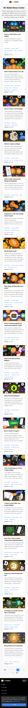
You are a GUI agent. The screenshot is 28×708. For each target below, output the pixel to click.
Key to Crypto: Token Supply (13, 109)
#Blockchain (17, 661)
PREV (5, 669)
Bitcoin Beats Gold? (10, 251)
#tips (21, 195)
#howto (6, 519)
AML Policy (3, 696)
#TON (15, 50)
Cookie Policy (4, 693)
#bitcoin (22, 265)
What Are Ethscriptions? (12, 396)
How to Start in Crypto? (11, 431)
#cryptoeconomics (9, 85)
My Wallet (3, 684)
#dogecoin (6, 592)
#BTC (5, 267)
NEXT (17, 672)
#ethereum (7, 412)
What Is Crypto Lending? (12, 144)
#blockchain (7, 90)
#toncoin (6, 52)
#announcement (8, 50)
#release (20, 50)
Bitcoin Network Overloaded (13, 646)
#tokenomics (15, 90)
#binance (6, 627)
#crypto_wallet (14, 48)
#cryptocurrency (8, 160)
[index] (14, 2)
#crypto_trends (8, 304)
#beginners (15, 87)
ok (15, 704)
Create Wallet (4, 687)
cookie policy (16, 701)
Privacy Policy (4, 690)
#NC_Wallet (7, 48)
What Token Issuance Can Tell (13, 71)
